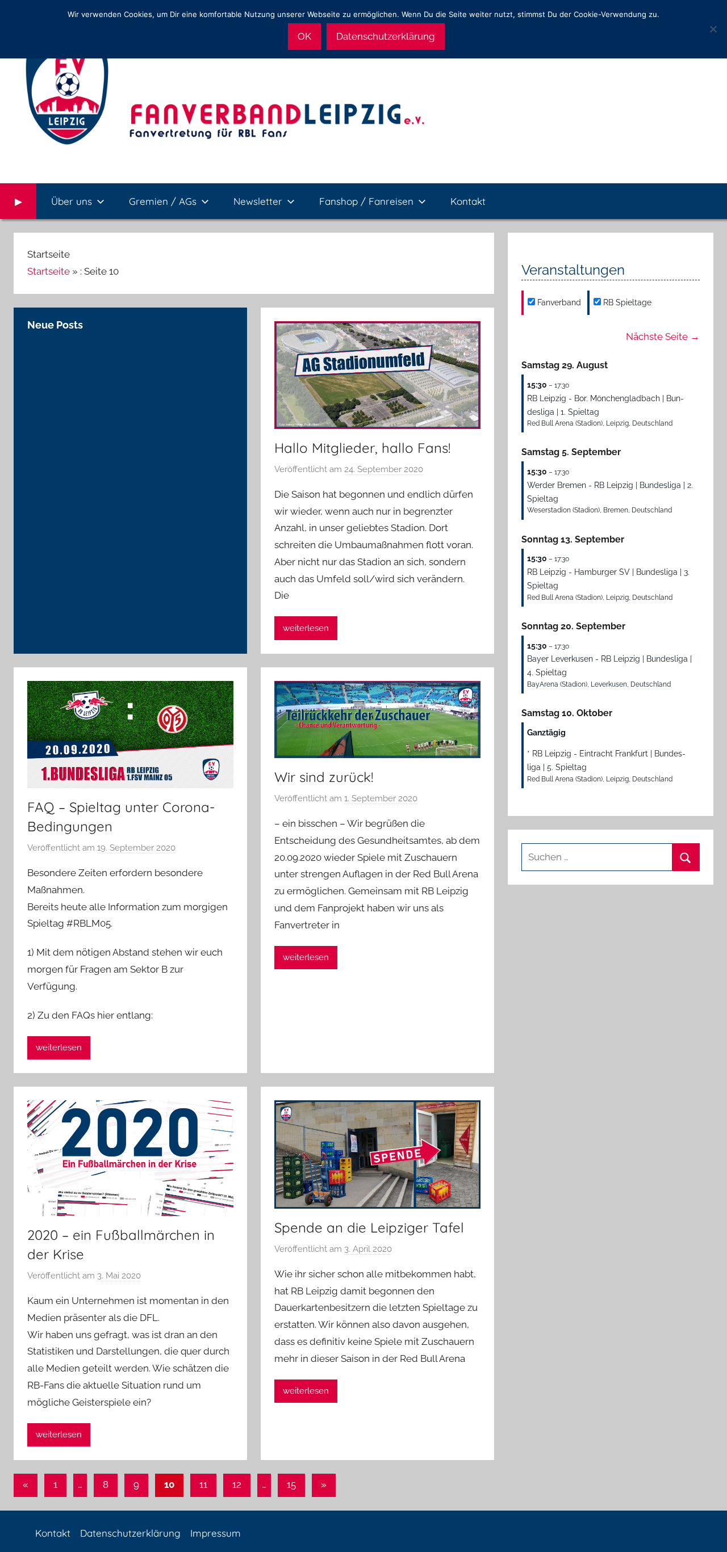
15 (291, 1484)
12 (236, 1484)
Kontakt (468, 201)
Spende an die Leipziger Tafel (369, 1227)
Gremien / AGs (163, 201)
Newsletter (257, 201)
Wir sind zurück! (323, 776)
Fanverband (558, 302)
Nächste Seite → (663, 336)
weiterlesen (306, 628)
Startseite (48, 271)
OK (304, 36)
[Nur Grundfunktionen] (712, 29)
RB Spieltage (626, 302)
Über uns (71, 201)
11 (203, 1484)
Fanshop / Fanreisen (366, 201)
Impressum (215, 1533)
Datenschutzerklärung (130, 1533)
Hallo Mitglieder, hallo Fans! (362, 447)
